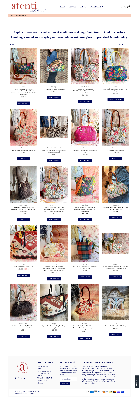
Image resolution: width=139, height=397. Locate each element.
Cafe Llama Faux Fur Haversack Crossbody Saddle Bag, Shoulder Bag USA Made (23, 209)
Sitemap (40, 383)
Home (72, 7)
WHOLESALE (42, 380)
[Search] (121, 6)
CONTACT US (42, 366)
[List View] (13, 44)
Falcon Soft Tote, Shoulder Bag (115, 326)
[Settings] (125, 6)
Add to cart (24, 103)
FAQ (39, 368)
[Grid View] (10, 44)
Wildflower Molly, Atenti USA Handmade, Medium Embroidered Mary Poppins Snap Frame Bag (54, 209)
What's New (97, 7)
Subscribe (65, 383)
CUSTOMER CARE (44, 371)
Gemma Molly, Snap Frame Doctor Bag (23, 150)
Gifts (83, 7)
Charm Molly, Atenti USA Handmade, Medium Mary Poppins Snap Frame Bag (85, 327)
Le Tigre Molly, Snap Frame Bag (54, 89)
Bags (63, 7)
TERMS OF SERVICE (44, 378)
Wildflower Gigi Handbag (115, 150)
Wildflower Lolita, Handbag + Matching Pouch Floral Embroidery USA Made (85, 91)
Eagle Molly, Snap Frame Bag (23, 267)
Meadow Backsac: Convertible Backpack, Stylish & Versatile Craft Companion (85, 209)
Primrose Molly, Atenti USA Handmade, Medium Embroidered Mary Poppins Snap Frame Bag (54, 268)
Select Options (116, 99)
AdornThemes (29, 393)
